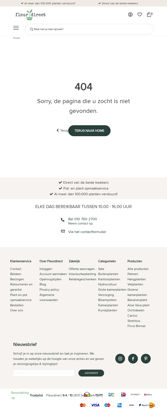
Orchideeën (135, 310)
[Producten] (130, 14)
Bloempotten (107, 300)
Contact (15, 268)
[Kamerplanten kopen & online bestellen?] (30, 15)
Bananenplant (137, 300)
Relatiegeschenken (82, 279)
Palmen (132, 274)
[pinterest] (146, 359)
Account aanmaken (53, 274)
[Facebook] (133, 359)
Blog (43, 284)
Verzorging (106, 294)
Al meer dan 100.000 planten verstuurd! (49, 3)
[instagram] (120, 359)
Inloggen (46, 268)
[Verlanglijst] (139, 14)
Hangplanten (136, 279)
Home (16, 38)
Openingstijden (51, 279)
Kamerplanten (108, 305)
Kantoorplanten (109, 279)
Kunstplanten (107, 310)
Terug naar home (89, 130)
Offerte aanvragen (82, 268)
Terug (64, 130)
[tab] (25, 294)
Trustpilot (36, 395)
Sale (101, 268)
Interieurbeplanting (82, 274)
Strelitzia (133, 320)
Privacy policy (49, 289)
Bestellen (17, 305)
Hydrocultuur (107, 284)
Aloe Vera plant (138, 305)
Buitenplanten (108, 274)
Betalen (15, 274)
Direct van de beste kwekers (120, 3)
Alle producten (138, 268)
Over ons (16, 310)
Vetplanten (135, 284)
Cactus (132, 315)
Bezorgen (17, 279)
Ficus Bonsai (136, 326)
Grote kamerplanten (112, 289)
